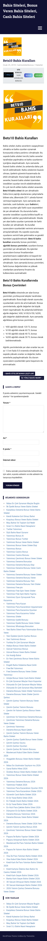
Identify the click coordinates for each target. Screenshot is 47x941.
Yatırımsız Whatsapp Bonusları (20, 626)
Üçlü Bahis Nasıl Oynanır (17, 532)
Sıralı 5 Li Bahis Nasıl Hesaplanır (20, 526)
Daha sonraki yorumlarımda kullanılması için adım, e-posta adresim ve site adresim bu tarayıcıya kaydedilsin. (23, 474)
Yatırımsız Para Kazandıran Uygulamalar (24, 607)
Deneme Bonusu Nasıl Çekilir (19, 730)
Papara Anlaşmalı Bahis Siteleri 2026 (22, 840)
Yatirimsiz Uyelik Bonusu (17, 620)
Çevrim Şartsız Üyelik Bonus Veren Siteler (24, 739)
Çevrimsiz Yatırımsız (15, 726)
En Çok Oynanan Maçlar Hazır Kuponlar (23, 681)
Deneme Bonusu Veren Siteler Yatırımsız (24, 691)
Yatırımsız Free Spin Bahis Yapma (21, 594)
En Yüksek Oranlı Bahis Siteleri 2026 (22, 801)
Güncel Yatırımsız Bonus (17, 649)
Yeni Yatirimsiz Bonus (16, 639)
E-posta (7, 449)
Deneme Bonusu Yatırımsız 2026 (20, 814)
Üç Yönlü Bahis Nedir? (31, 378)
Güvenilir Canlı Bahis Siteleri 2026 (21, 794)
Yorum (6, 403)
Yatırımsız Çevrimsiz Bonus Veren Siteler (24, 558)
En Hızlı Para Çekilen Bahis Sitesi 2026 (23, 807)
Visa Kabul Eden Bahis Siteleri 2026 (22, 859)
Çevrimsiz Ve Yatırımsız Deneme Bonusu (24, 717)
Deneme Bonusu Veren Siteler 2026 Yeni (24, 823)
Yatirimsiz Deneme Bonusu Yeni (20, 581)
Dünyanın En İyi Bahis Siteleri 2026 (21, 811)
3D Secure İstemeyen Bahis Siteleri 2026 (24, 885)
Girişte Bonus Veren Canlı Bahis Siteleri (23, 678)
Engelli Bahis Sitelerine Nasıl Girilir (21, 665)
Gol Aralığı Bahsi (13, 655)
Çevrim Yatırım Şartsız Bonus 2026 (21, 827)
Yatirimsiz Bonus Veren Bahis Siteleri (22, 542)
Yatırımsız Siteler (13, 616)
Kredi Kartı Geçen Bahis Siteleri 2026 (22, 875)
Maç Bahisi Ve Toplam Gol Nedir (20, 523)
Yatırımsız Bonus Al (15, 536)
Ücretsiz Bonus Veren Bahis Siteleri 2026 (24, 772)
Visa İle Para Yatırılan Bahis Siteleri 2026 (24, 856)
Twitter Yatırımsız (14, 529)
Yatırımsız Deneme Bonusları (19, 561)
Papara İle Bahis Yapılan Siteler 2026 (22, 836)
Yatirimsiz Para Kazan (16, 603)
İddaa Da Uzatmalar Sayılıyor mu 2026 (23, 765)
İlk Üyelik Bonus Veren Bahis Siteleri (22, 506)
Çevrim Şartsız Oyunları (16, 746)
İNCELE (28, 75)
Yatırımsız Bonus (13, 548)
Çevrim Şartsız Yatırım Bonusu (19, 707)
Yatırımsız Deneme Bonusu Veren (21, 578)
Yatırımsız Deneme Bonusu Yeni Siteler (23, 584)
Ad (5, 438)
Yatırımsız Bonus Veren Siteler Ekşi (21, 545)
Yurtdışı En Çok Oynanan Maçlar (20, 642)
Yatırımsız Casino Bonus (17, 552)
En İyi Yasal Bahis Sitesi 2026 (19, 798)
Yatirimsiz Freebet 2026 (16, 785)
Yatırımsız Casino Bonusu (17, 555)
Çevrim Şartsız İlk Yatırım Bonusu (21, 749)
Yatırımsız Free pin (14, 587)
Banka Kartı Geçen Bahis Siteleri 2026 (23, 878)
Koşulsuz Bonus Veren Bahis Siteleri (22, 519)
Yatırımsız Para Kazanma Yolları (20, 613)
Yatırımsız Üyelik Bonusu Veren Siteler (23, 623)
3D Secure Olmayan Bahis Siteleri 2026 (23, 882)
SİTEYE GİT (39, 75)
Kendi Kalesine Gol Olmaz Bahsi (20, 516)
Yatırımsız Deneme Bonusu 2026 (20, 781)
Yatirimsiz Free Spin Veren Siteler (20, 591)
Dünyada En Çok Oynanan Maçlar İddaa (24, 684)
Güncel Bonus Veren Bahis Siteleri (21, 652)
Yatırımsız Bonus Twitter (17, 539)
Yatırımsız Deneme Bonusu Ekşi (20, 565)
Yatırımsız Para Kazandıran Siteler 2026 (23, 791)
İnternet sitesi (9, 460)
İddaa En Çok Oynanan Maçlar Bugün (22, 503)
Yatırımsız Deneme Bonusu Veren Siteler (24, 574)
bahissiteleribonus (25, 65)
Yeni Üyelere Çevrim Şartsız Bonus (21, 636)
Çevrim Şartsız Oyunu (15, 743)
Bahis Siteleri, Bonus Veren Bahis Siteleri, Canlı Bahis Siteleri (20, 11)
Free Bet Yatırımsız (14, 668)
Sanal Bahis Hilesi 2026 (16, 768)
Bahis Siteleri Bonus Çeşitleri (20, 374)
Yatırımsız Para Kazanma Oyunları (21, 610)
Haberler (39, 65)
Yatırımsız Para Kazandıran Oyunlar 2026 (24, 788)
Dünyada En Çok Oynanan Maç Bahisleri (24, 688)
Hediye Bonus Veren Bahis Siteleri (21, 646)
